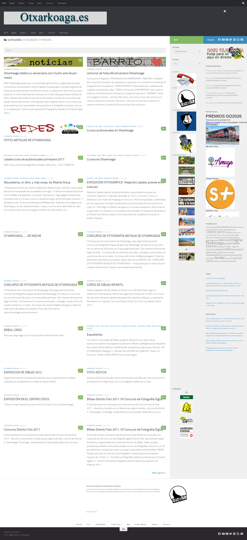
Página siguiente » (159, 473)
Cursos (117, 126)
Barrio (39, 3)
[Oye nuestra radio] (234, 39)
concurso (238, 232)
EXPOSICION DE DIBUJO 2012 (23, 372)
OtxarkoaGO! (213, 255)
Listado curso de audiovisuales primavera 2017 (34, 159)
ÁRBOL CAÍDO (13, 330)
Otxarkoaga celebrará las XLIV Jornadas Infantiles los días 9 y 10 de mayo (225, 297)
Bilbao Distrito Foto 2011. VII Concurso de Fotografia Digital (125, 429)
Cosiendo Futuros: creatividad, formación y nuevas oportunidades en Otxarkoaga (225, 304)
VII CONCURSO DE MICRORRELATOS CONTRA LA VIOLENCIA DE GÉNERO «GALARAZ (222, 95)
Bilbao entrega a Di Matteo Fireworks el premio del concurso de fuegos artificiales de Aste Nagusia (224, 342)
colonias (233, 230)
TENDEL (208, 274)
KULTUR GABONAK (214, 249)
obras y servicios (219, 252)
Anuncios (90, 126)
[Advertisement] (180, 306)
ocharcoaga (230, 252)
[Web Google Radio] (238, 39)
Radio (128, 524)
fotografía (229, 238)
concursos (209, 235)
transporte (228, 258)
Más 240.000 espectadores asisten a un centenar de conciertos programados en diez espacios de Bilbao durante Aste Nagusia (224, 335)
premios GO (236, 255)
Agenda (12, 3)
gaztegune (211, 240)
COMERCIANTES (216, 232)
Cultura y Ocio (108, 126)
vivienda (225, 261)
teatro (212, 258)
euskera (223, 238)
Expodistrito (94, 334)
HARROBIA (223, 240)
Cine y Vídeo (98, 126)
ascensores (222, 227)
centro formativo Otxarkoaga (221, 230)
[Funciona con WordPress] (11, 535)
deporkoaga (234, 235)
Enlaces (31, 3)
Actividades (91, 326)
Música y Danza (40, 178)
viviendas (232, 261)
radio (207, 258)
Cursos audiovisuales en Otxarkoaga (110, 130)
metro (227, 249)
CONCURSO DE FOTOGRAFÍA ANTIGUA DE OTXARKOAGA (123, 236)
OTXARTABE (226, 255)
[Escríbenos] (241, 39)
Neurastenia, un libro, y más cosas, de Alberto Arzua (37, 182)
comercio (230, 232)
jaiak (226, 243)
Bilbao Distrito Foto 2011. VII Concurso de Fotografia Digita (124, 399)
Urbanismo (217, 261)
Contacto (21, 3)
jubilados (221, 247)
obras (208, 252)
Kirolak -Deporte (232, 246)
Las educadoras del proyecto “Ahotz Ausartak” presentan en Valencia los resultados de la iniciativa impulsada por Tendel (223, 285)
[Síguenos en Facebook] (219, 39)
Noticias (154, 524)
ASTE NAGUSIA (233, 227)
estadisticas (217, 238)
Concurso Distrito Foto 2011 (22, 429)
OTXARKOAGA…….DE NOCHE (22, 236)
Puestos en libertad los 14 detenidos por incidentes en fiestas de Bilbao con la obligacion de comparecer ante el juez (225, 327)
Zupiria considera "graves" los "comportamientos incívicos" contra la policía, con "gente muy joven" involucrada (225, 320)
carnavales (209, 230)
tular (234, 258)
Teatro (89, 328)
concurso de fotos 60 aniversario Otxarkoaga (115, 73)
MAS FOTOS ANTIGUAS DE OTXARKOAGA (230, 103)
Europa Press (210, 314)
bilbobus (241, 227)
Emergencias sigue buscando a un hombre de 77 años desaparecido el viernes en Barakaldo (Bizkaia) (221, 349)
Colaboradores (100, 524)
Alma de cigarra (211, 227)
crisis (214, 235)
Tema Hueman (25, 535)
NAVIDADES (238, 249)
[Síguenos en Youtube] (223, 39)
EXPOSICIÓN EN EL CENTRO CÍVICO (26, 399)
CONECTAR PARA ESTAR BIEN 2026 (216, 291)
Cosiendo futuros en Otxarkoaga (215, 278)
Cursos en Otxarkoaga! (101, 159)
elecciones (210, 237)
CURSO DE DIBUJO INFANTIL (105, 285)
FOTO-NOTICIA (97, 372)
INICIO (4, 3)
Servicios (49, 3)
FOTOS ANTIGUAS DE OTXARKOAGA (27, 140)
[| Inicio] (55, 18)
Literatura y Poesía (27, 178)
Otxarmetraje (62, 3)
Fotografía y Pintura (11, 69)
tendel (219, 258)
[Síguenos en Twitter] (230, 39)
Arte (88, 155)
